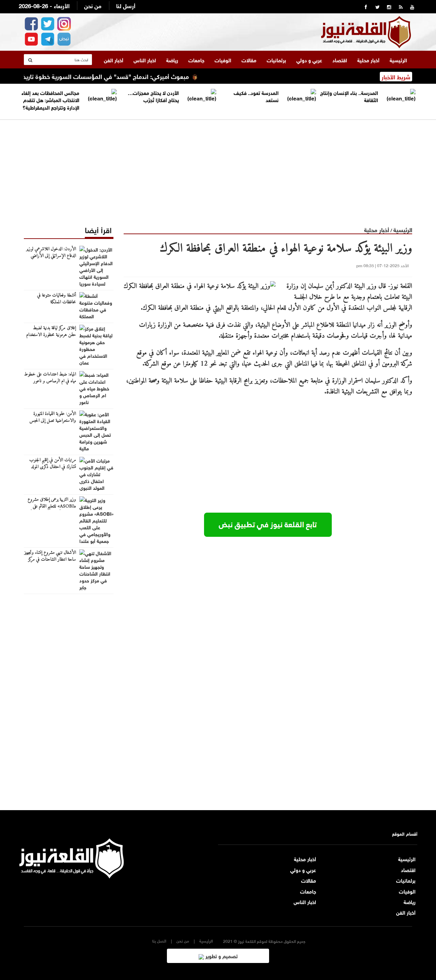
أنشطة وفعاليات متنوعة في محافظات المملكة (56, 299)
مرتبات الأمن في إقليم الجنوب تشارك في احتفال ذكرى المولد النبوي (52, 467)
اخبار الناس (145, 59)
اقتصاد (339, 59)
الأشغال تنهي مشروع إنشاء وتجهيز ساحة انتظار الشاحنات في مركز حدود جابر (50, 559)
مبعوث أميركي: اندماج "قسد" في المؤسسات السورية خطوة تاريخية (116, 75)
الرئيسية (398, 59)
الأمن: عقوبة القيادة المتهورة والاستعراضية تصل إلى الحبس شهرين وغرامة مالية (52, 421)
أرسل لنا (125, 5)
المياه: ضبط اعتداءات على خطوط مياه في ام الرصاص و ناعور (50, 378)
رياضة (172, 59)
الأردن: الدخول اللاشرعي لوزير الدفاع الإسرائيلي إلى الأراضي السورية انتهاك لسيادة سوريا (51, 256)
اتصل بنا (159, 941)
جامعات (196, 59)
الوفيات (223, 59)
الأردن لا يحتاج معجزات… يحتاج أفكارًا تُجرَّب (153, 96)
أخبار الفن (113, 59)
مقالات (249, 59)
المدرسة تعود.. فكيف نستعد (256, 96)
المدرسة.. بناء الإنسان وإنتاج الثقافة (349, 96)
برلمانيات (276, 59)
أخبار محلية (368, 59)
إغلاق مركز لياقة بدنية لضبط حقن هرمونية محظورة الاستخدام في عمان (51, 335)
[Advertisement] (218, 167)
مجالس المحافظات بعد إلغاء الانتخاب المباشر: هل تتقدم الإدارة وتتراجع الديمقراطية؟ (50, 99)
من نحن (93, 5)
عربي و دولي (309, 59)
